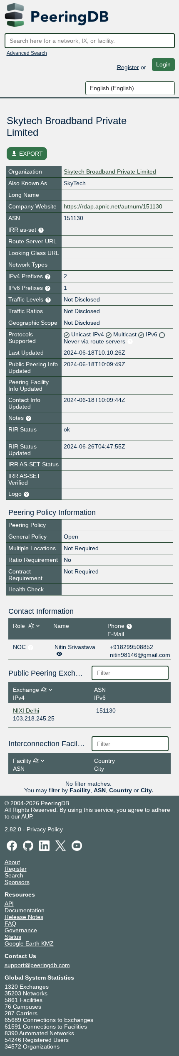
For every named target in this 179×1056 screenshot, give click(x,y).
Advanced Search (27, 53)
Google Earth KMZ (29, 943)
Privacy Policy (45, 829)
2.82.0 (13, 829)
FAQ (10, 923)
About (12, 862)
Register (128, 67)
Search (14, 875)
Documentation (25, 910)
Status (13, 936)
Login (163, 64)
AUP (26, 816)
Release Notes (24, 917)
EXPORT (27, 153)
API (9, 903)
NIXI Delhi (26, 710)
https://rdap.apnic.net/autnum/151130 (113, 206)
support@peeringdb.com (37, 965)
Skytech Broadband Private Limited (110, 171)
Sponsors (17, 882)
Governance (21, 930)
